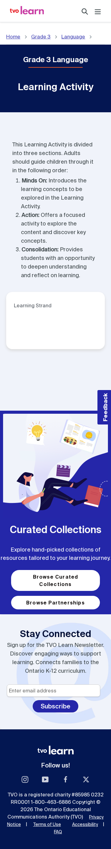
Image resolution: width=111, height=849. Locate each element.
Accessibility (85, 824)
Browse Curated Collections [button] (55, 580)
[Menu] (97, 11)
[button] (104, 407)
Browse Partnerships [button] (55, 602)
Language (73, 36)
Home (13, 36)
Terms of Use (47, 824)
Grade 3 (41, 36)
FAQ (58, 831)
